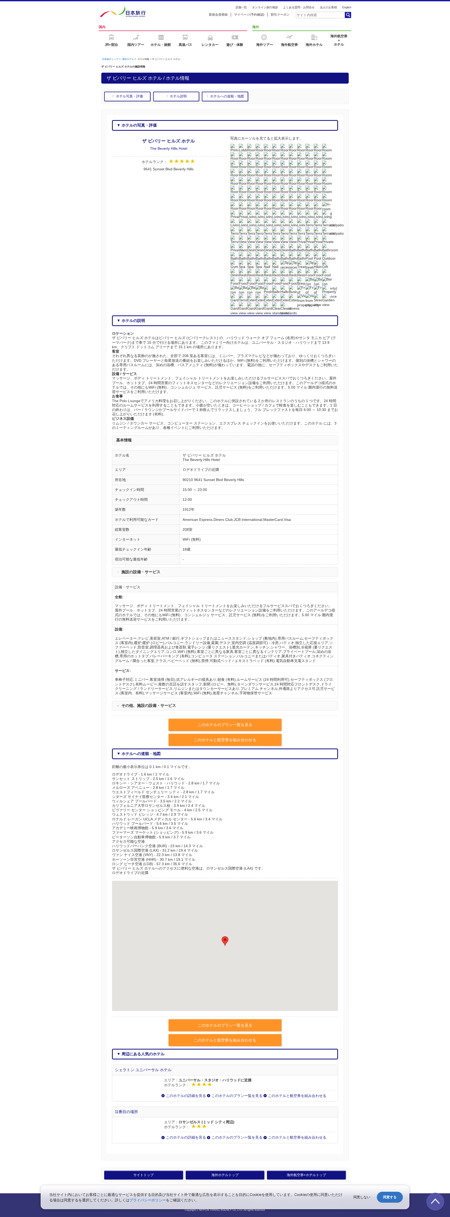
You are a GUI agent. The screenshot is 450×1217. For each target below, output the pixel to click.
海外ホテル (128, 59)
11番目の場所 (126, 1111)
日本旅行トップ (110, 59)
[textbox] (320, 15)
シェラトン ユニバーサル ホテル (143, 1070)
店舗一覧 (241, 7)
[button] (225, 941)
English (346, 7)
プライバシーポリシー (147, 1200)
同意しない (361, 1197)
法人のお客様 (328, 7)
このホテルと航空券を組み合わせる (297, 1096)
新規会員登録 (218, 14)
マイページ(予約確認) (249, 14)
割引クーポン (280, 14)
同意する (390, 1197)
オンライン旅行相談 (265, 7)
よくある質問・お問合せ (299, 7)
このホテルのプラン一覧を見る (236, 1096)
